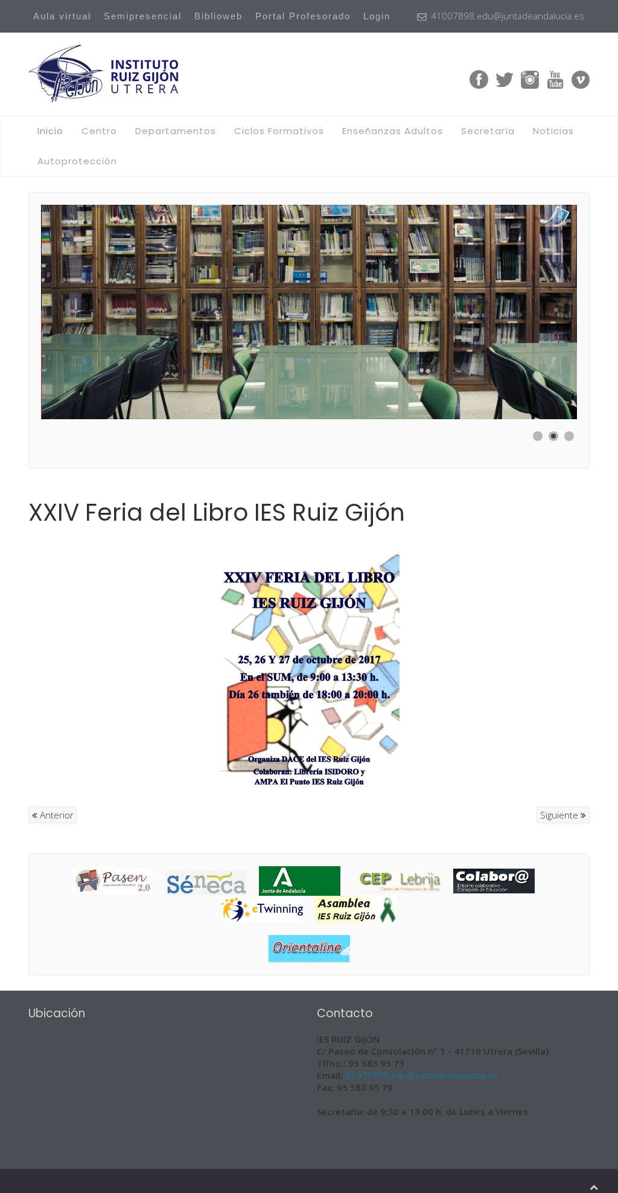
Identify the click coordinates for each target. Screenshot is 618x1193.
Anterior (55, 815)
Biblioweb (218, 16)
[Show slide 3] (569, 436)
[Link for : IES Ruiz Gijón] (309, 312)
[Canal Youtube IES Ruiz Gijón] (555, 78)
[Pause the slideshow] (540, 312)
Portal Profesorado (303, 16)
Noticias (553, 130)
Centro (99, 130)
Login (376, 16)
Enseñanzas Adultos (392, 130)
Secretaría (488, 130)
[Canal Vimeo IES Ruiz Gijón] (581, 78)
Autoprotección (77, 161)
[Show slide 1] (538, 436)
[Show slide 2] (553, 436)
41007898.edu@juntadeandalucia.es (422, 1075)
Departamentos (175, 130)
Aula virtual (62, 16)
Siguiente (560, 815)
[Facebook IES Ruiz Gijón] (479, 78)
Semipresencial (143, 16)
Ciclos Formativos (279, 130)
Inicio (50, 130)
